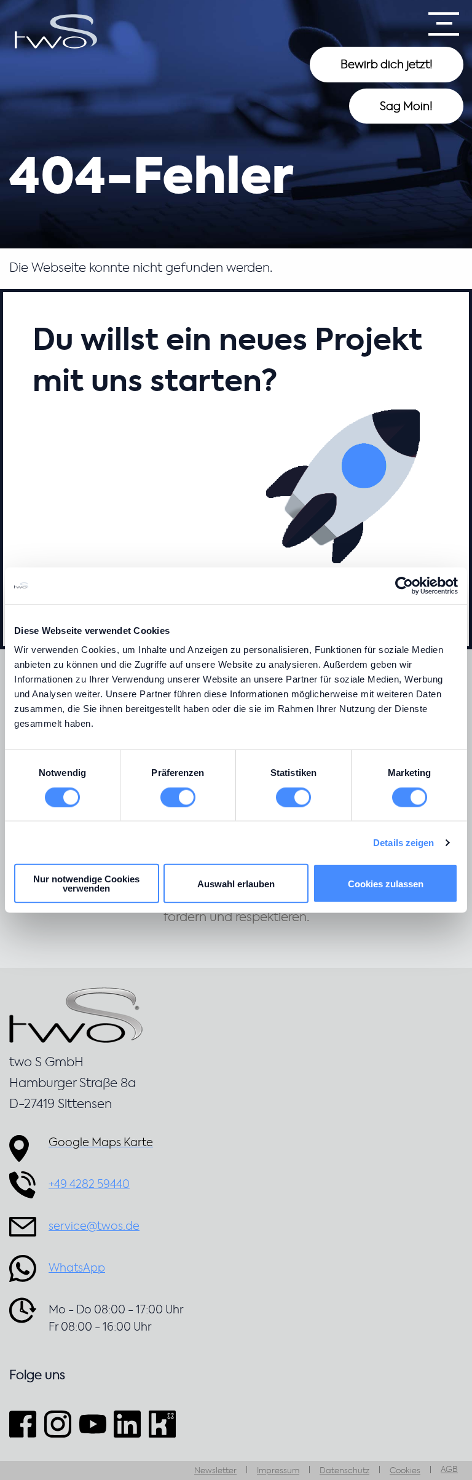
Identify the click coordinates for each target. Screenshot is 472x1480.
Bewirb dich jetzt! (386, 65)
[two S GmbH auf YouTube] (92, 1423)
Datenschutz (344, 1471)
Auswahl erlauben (236, 883)
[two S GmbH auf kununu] (162, 1423)
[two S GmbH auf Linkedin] (127, 1423)
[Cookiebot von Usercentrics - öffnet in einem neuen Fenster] (404, 585)
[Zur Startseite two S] (56, 31)
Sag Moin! (406, 107)
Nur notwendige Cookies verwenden (86, 883)
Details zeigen (403, 842)
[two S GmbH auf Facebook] (24, 1423)
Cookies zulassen (385, 883)
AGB (449, 1470)
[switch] (177, 797)
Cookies (405, 1471)
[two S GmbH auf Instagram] (57, 1423)
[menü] (443, 24)
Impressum (278, 1471)
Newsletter (215, 1471)
